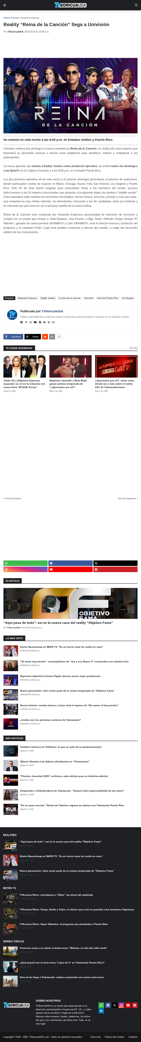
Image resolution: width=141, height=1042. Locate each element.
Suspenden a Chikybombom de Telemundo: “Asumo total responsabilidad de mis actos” (72, 790)
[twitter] (26, 322)
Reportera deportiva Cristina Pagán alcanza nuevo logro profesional (60, 676)
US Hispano (128, 298)
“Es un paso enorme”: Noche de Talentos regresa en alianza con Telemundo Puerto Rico (72, 805)
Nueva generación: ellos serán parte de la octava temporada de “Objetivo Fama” (67, 690)
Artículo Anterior (13, 498)
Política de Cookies (114, 1037)
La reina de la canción (69, 298)
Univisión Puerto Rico (107, 298)
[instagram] (31, 322)
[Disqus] (70, 444)
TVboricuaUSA (52, 311)
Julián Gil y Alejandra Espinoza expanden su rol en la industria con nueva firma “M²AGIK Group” (24, 384)
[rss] (49, 322)
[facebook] (21, 322)
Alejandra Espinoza (30, 18)
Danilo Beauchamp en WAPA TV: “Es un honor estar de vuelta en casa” (61, 647)
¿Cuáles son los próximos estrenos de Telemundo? (50, 720)
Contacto (133, 1037)
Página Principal (11, 18)
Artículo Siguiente (127, 498)
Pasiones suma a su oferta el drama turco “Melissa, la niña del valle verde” (63, 948)
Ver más (133, 348)
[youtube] (35, 322)
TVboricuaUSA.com (39, 1037)
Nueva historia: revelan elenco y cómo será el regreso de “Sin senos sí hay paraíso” (69, 705)
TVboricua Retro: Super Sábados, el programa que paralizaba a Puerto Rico (64, 924)
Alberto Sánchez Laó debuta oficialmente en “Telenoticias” (55, 761)
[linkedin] (45, 322)
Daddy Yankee (48, 298)
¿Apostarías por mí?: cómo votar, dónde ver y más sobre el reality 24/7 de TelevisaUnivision (114, 384)
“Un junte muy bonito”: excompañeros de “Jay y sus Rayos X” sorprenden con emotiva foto (74, 661)
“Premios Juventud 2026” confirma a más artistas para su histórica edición (64, 776)
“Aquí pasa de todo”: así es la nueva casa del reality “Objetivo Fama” (58, 623)
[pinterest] (40, 322)
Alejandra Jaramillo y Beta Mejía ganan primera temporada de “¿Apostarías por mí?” (68, 384)
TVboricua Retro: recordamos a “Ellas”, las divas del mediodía (56, 895)
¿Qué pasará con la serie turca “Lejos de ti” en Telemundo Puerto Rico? (62, 962)
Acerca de (95, 1037)
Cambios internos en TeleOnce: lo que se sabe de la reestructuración (60, 747)
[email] (53, 322)
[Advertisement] (66, 45)
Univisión (88, 298)
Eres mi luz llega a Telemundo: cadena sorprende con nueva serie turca (62, 977)
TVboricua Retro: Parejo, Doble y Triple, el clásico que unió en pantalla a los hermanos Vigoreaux (77, 909)
